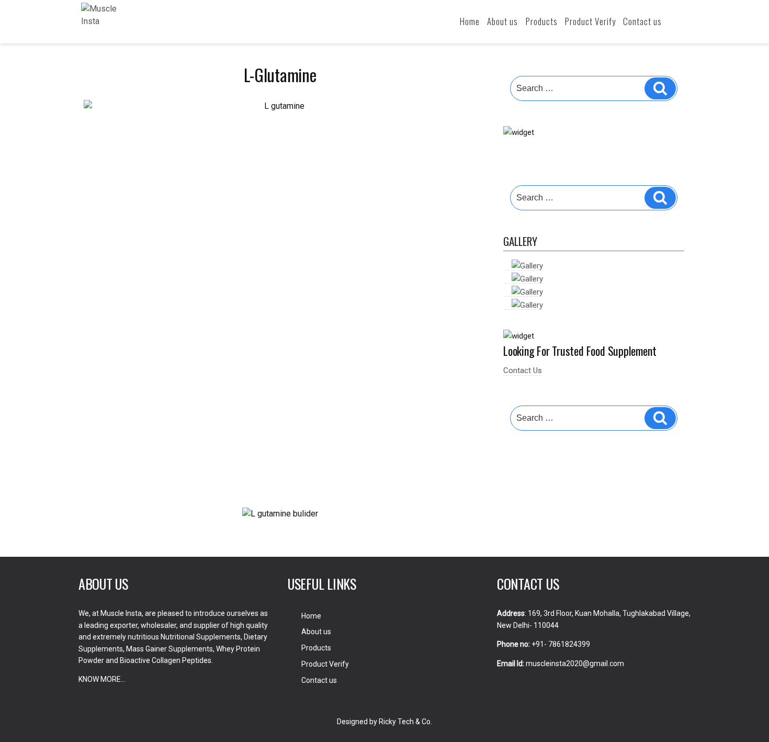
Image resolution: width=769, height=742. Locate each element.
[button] (94, 514)
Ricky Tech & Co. (405, 721)
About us (502, 21)
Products (542, 21)
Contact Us (522, 370)
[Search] (660, 88)
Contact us (642, 21)
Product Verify (590, 21)
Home (470, 21)
